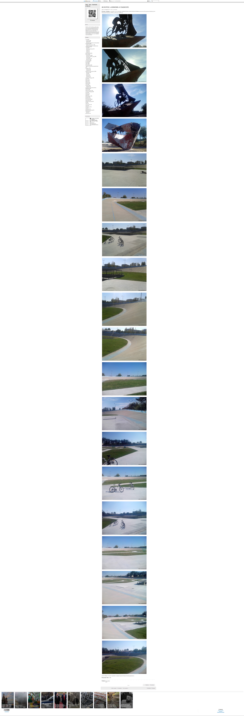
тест (86, 34)
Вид (150, 1)
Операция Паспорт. (89, 48)
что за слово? (88, 104)
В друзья (93, 20)
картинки (87, 85)
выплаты (95, 29)
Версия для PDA (220, 710)
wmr (86, 28)
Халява (87, 93)
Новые (153, 688)
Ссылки (87, 61)
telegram (96, 27)
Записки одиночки (89, 101)
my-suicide (93, 27)
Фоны (87, 112)
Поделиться (152, 684)
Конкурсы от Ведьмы (89, 110)
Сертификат (88, 58)
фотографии (89, 34)
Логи (86, 78)
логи (95, 30)
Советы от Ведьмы (89, 77)
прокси (87, 33)
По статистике (88, 99)
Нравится (147, 684)
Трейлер (87, 69)
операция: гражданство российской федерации (92, 32)
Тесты (87, 84)
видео (87, 29)
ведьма (96, 28)
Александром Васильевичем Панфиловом (146, 11)
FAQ (86, 102)
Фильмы (87, 68)
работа (89, 33)
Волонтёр (87, 98)
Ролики (87, 52)
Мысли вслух (88, 53)
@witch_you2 (88, 26)
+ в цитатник (115, 9)
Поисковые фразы (95, 124)
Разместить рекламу (220, 712)
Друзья (90, 4)
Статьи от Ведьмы (89, 91)
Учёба (87, 51)
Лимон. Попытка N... (89, 44)
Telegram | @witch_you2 (90, 56)
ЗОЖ (87, 47)
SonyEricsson (88, 106)
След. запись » (125, 688)
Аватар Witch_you (92, 13)
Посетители (94, 123)
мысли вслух (91, 31)
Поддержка (147, 1)
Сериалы (87, 70)
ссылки (94, 33)
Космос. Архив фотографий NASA (92, 66)
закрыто (87, 30)
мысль (94, 31)
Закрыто (87, 83)
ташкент (97, 33)
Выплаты (87, 72)
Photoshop (87, 111)
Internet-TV (88, 59)
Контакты (220, 711)
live (95, 26)
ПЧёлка (93, 28)
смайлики (88, 86)
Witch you (85, 6)
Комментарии (94, 4)
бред (86, 92)
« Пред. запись (113, 688)
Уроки (87, 103)
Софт (87, 105)
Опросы (87, 82)
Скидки (87, 57)
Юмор (87, 81)
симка (92, 33)
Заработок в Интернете (90, 71)
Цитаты (87, 89)
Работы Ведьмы (88, 90)
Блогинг (87, 74)
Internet (87, 54)
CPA (87, 73)
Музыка (87, 97)
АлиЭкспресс (88, 55)
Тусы (86, 107)
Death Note (87, 100)
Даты (86, 62)
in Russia (87, 40)
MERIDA (87, 41)
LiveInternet (87, 1)
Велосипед (88, 113)
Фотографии (88, 65)
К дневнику (120, 688)
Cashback (88, 76)
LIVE (86, 39)
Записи (86, 4)
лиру (93, 30)
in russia (92, 26)
